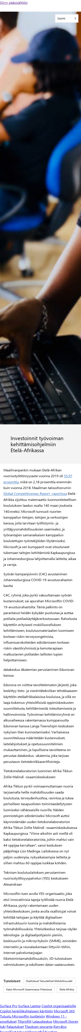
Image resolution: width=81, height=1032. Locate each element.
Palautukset (15, 1026)
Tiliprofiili (24, 1021)
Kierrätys (60, 1026)
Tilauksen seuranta (38, 1026)
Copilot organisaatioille (58, 1006)
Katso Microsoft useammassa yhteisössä (29, 989)
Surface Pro (8, 1006)
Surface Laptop (29, 1006)
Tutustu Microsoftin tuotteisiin (22, 1016)
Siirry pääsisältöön (14, 2)
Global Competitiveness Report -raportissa (35, 493)
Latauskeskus (42, 1021)
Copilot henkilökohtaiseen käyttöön (26, 1011)
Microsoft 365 (64, 1011)
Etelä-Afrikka (67, 989)
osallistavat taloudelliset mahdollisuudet (49, 981)
